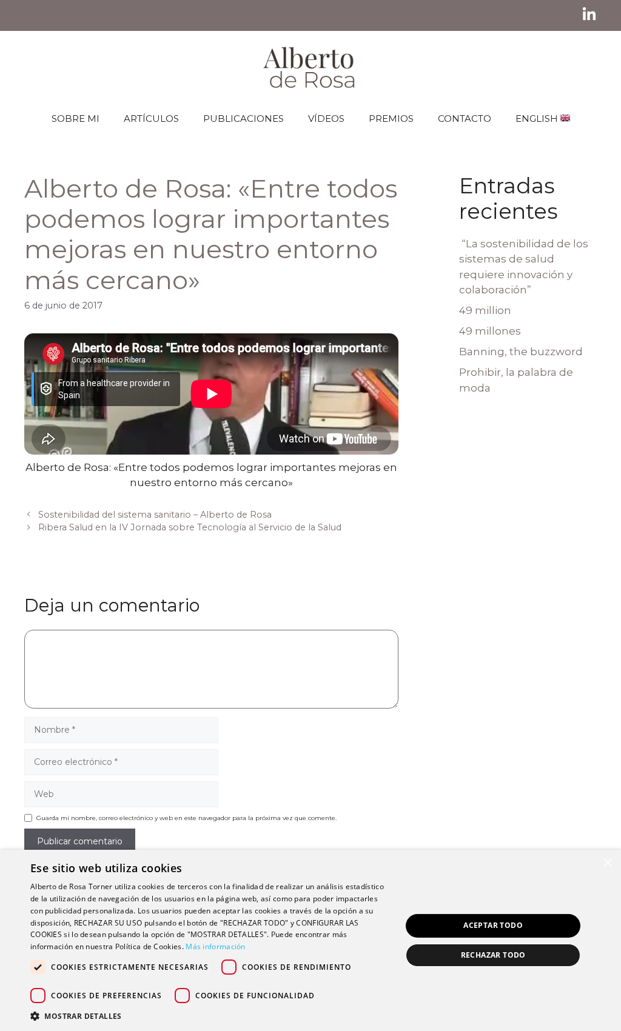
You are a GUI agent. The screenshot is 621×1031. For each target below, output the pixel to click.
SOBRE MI (75, 118)
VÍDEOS (326, 118)
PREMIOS (391, 118)
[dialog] (310, 940)
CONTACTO (464, 118)
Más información (216, 946)
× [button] (607, 862)
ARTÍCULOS (151, 118)
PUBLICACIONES (243, 118)
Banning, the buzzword (521, 351)
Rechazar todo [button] (493, 955)
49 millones (490, 331)
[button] (210, 1016)
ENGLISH (537, 118)
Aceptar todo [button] (493, 925)
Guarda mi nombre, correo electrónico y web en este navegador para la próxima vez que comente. (186, 818)
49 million (485, 310)
